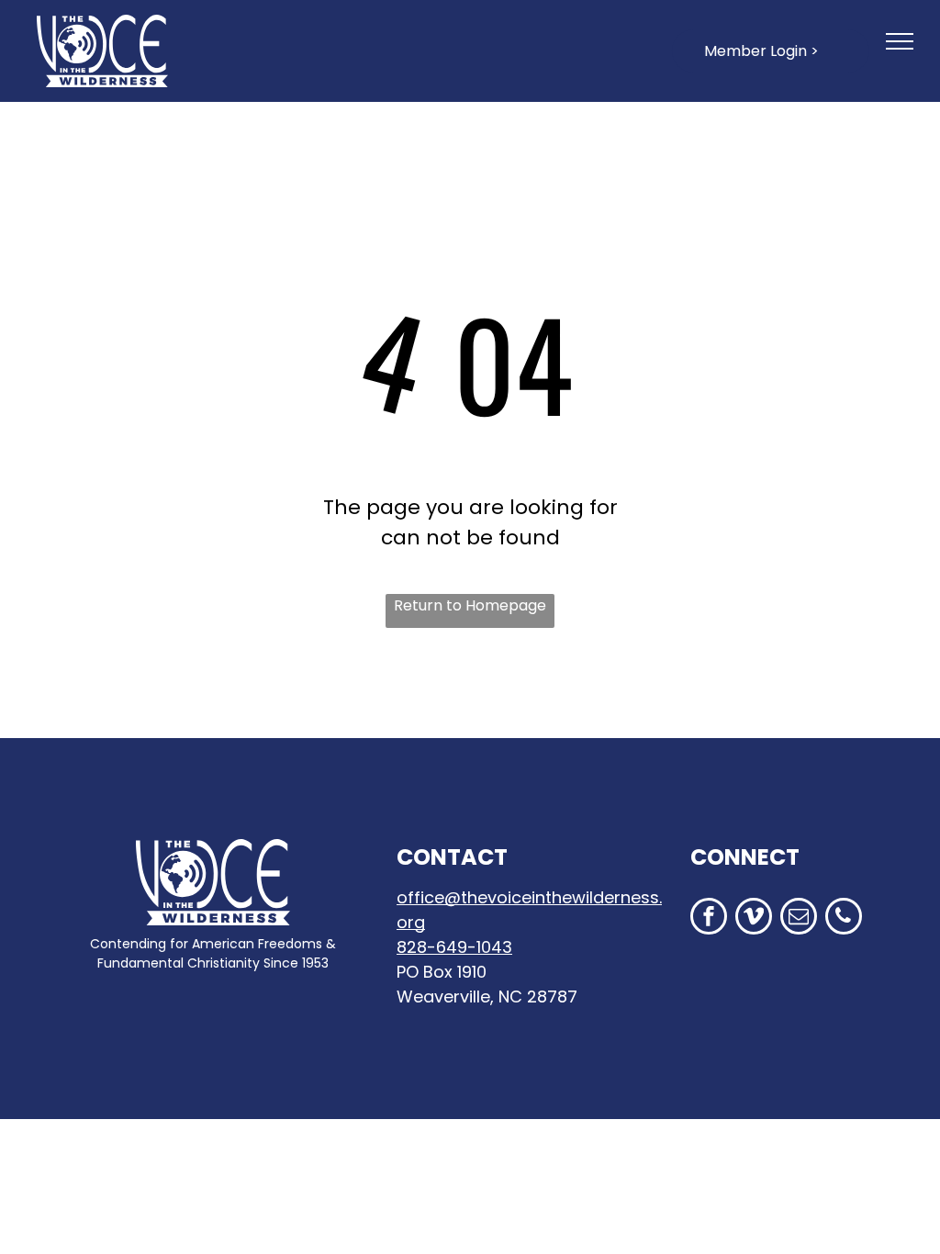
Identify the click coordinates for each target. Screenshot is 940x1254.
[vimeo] (753, 918)
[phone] (843, 918)
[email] (798, 918)
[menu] (899, 41)
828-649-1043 (454, 946)
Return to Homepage (470, 605)
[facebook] (708, 918)
